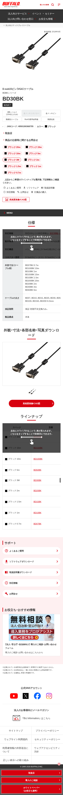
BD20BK (37, 490)
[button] (31, 403)
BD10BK (37, 512)
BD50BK (37, 469)
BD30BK (37, 480)
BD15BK (37, 501)
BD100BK (38, 458)
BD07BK (37, 523)
